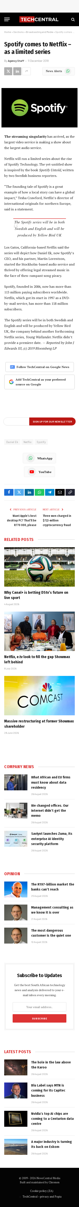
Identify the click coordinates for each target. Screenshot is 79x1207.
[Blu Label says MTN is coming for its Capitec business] (15, 1090)
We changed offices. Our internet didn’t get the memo (49, 810)
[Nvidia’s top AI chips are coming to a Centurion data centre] (15, 1119)
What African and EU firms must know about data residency (50, 782)
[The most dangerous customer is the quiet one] (15, 936)
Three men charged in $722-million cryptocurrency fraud (57, 520)
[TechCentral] (39, 19)
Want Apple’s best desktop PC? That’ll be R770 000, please (21, 520)
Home (7, 31)
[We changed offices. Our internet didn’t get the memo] (15, 811)
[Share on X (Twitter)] (8, 71)
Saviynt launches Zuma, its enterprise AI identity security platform (51, 838)
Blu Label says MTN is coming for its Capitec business (48, 1090)
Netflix (28, 442)
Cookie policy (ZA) (41, 1191)
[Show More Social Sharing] (26, 71)
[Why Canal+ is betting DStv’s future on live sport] (39, 567)
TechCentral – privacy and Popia (42, 1196)
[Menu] (7, 19)
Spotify (41, 442)
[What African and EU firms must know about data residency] (15, 782)
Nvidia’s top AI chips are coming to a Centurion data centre (52, 1118)
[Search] (72, 19)
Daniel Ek (12, 442)
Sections (18, 31)
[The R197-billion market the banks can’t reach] (15, 889)
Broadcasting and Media (39, 31)
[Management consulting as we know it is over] (15, 912)
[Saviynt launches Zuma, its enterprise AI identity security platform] (15, 839)
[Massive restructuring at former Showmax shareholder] (39, 695)
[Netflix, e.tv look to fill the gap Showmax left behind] (39, 631)
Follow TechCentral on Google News (43, 367)
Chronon (54, 1182)
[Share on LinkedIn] (17, 71)
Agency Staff (16, 60)
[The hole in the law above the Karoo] (15, 1067)
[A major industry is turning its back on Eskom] (15, 1147)
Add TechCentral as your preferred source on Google (41, 381)
